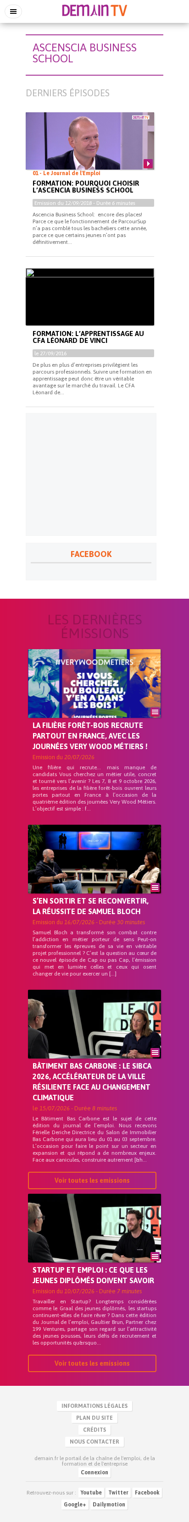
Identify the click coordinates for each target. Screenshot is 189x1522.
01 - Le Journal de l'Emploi (66, 173)
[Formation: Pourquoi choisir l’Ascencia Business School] (90, 148)
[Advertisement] (91, 474)
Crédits (94, 1430)
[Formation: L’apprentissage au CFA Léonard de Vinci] (90, 304)
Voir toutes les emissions (92, 1180)
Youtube (91, 1492)
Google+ (75, 1504)
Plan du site (94, 1418)
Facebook (147, 1492)
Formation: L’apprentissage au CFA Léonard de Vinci (88, 337)
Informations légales (94, 1406)
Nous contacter (94, 1442)
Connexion (94, 1472)
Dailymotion (109, 1504)
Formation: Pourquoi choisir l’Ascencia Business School (86, 186)
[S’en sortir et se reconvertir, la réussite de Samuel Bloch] (94, 875)
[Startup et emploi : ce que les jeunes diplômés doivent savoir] (94, 1244)
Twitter (118, 1492)
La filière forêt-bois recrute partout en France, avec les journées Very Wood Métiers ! (90, 735)
